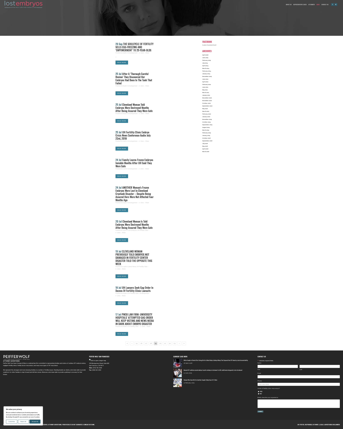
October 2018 (206, 138)
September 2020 (207, 106)
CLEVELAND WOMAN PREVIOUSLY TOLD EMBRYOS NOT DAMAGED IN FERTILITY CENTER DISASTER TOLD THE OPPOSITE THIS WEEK (133, 257)
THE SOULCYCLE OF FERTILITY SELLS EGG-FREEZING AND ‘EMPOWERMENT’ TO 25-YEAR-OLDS (134, 47)
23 (174, 343)
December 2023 (207, 76)
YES (261, 391)
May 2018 (205, 146)
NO (261, 394)
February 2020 (206, 114)
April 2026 (205, 55)
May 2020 (205, 108)
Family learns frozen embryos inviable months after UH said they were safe (134, 163)
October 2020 (206, 103)
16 (141, 343)
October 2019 (206, 122)
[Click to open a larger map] (97, 360)
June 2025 (205, 57)
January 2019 (206, 135)
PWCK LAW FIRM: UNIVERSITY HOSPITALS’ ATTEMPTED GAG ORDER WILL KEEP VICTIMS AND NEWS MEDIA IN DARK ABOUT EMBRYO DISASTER (134, 319)
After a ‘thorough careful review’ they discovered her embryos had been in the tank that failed (133, 78)
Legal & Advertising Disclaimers (330, 425)
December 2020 (207, 98)
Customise (11, 421)
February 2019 (206, 132)
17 (146, 343)
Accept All (35, 421)
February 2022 (206, 84)
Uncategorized (132, 53)
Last (300, 369)
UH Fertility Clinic (142, 230)
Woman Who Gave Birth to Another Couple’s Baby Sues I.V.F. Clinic (200, 380)
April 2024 (205, 65)
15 (136, 343)
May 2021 (205, 90)
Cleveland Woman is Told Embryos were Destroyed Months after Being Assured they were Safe (134, 224)
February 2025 (206, 60)
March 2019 (205, 130)
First (259, 369)
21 (165, 343)
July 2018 (205, 143)
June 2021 (205, 87)
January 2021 (206, 95)
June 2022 (205, 79)
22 (170, 343)
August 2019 (206, 127)
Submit (260, 411)
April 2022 (205, 81)
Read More (121, 62)
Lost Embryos (132, 230)
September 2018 (207, 141)
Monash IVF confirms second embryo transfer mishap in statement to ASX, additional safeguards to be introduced (213, 370)
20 (160, 343)
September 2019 (207, 124)
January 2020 (206, 116)
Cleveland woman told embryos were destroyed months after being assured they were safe (134, 108)
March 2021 (205, 92)
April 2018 (205, 149)
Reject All (23, 421)
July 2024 (205, 63)
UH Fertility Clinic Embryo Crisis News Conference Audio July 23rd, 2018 (133, 135)
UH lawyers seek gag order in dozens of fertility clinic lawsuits (134, 289)
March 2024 (205, 68)
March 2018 (205, 151)
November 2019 (207, 119)
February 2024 (206, 71)
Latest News (132, 266)
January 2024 (206, 73)
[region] (23, 415)
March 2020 (205, 111)
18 (151, 343)
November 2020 (207, 100)
